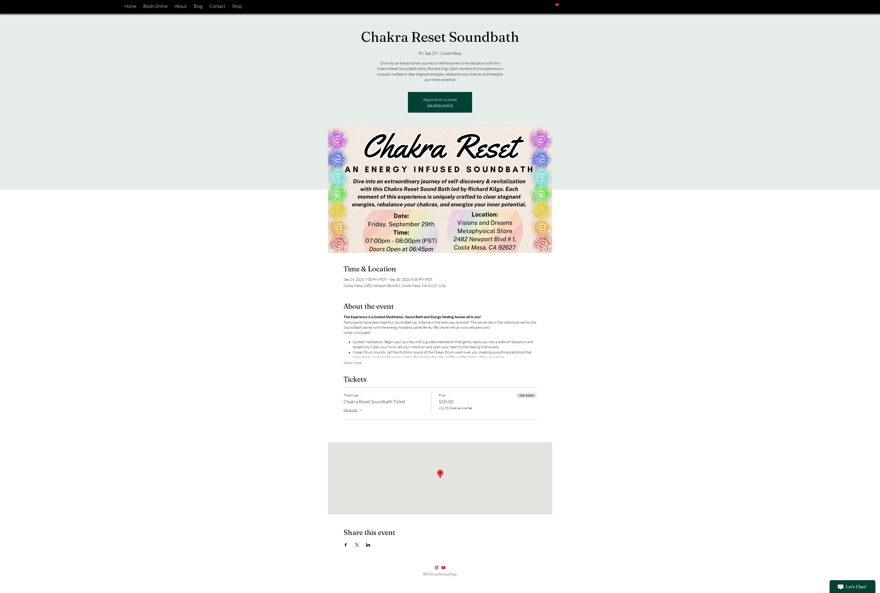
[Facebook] (571, 4)
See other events (440, 105)
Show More (353, 362)
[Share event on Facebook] (346, 545)
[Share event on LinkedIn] (368, 545)
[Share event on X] (357, 545)
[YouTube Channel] (443, 567)
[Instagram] (564, 4)
